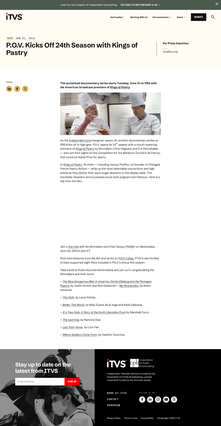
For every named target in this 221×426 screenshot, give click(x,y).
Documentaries (161, 17)
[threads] (174, 399)
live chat (73, 246)
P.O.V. (126, 258)
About (180, 17)
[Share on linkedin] (9, 89)
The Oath (68, 297)
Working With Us (139, 17)
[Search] (213, 17)
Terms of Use (130, 418)
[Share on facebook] (17, 89)
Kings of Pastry (120, 87)
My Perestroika (128, 285)
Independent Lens (80, 140)
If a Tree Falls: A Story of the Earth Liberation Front (94, 312)
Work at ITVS (117, 393)
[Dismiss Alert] (217, 4)
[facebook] (142, 399)
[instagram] (158, 399)
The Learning (71, 319)
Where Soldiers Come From (80, 334)
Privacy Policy (113, 418)
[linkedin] (150, 399)
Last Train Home (73, 327)
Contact (113, 399)
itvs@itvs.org (170, 51)
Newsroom (113, 405)
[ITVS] (14, 16)
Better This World (73, 304)
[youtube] (166, 399)
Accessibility (147, 418)
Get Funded (116, 17)
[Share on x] (25, 89)
